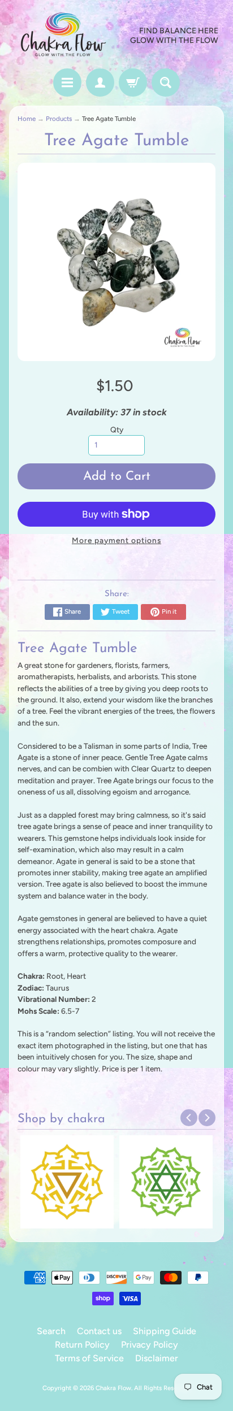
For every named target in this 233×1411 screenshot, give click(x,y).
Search (51, 1331)
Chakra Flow (113, 1388)
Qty (116, 429)
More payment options (116, 540)
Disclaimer (156, 1358)
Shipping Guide (164, 1331)
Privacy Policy (149, 1344)
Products (59, 119)
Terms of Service (89, 1358)
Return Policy (82, 1344)
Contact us (99, 1331)
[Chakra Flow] (62, 36)
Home (27, 119)
